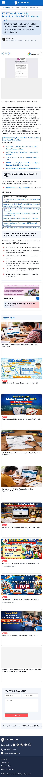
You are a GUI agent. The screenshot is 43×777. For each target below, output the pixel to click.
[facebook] (14, 744)
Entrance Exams (14, 726)
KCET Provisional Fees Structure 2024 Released (23, 168)
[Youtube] (29, 744)
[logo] (22, 3)
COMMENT (16, 715)
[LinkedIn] (25, 744)
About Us (4, 759)
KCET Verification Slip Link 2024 (17, 188)
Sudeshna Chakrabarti (8, 566)
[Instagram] (21, 744)
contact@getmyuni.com (12, 753)
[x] (17, 744)
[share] (2, 54)
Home (5, 726)
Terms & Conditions (7, 769)
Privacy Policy (6, 766)
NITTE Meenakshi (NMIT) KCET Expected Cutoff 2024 (21, 228)
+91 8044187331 (10, 749)
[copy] (6, 54)
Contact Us (5, 763)
